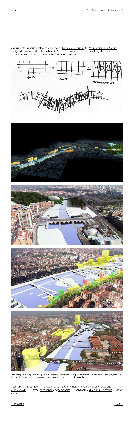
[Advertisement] (67, 30)
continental (46, 389)
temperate (64, 389)
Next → (118, 403)
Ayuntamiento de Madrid (103, 47)
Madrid (52, 51)
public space (99, 386)
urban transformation (54, 54)
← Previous (17, 403)
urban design (18, 389)
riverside (73, 51)
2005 (28, 51)
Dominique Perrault (73, 47)
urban (87, 51)
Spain (60, 51)
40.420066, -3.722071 (100, 389)
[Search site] (88, 10)
